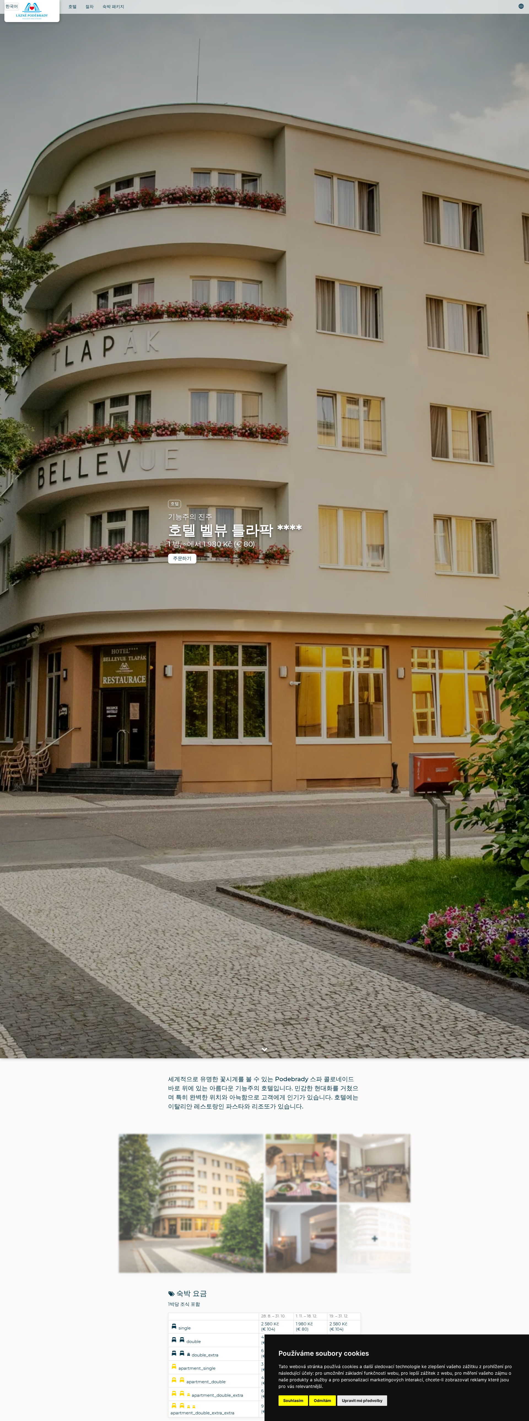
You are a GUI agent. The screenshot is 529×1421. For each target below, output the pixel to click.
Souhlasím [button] (293, 1400)
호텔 (72, 7)
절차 (89, 7)
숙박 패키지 (113, 7)
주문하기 (182, 558)
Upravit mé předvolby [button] (362, 1400)
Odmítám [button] (322, 1400)
